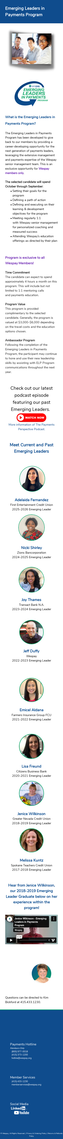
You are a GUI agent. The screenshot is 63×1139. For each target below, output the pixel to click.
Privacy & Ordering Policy (36, 1133)
